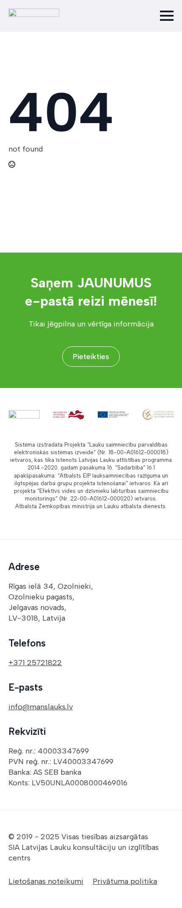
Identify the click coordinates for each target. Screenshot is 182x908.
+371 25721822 (35, 662)
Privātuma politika (125, 881)
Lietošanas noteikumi (45, 881)
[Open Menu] (167, 15)
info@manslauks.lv (40, 706)
